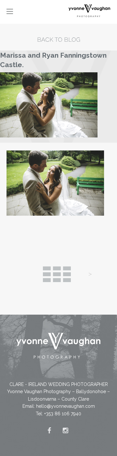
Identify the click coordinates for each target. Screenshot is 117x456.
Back (57, 274)
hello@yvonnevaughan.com (65, 406)
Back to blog (58, 39)
